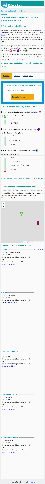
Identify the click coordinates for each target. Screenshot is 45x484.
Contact (32, 482)
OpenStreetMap (33, 242)
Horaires (6, 76)
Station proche (28, 76)
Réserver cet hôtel (8, 264)
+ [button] (3, 203)
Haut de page (38, 249)
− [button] (3, 206)
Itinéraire (17, 76)
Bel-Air (3, 35)
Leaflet (25, 242)
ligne (37, 112)
